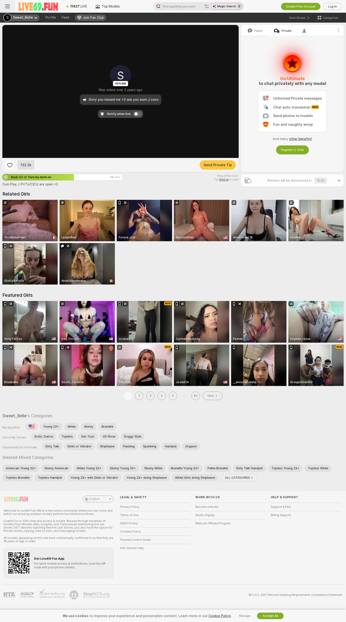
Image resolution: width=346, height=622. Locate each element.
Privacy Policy (129, 507)
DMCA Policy (129, 523)
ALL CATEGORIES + (239, 477)
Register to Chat (292, 150)
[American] (31, 426)
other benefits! (300, 139)
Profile (50, 17)
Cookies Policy (130, 531)
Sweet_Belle (14, 415)
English (95, 499)
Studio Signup (205, 515)
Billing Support (281, 515)
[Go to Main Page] (38, 6)
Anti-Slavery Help (132, 548)
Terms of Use (129, 515)
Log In (332, 6)
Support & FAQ (281, 507)
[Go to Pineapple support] (74, 594)
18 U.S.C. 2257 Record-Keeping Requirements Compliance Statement (295, 595)
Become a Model (206, 507)
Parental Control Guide (135, 540)
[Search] (206, 6)
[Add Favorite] (10, 165)
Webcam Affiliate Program (213, 523)
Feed (65, 17)
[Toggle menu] (7, 6)
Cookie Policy (220, 616)
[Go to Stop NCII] (97, 595)
